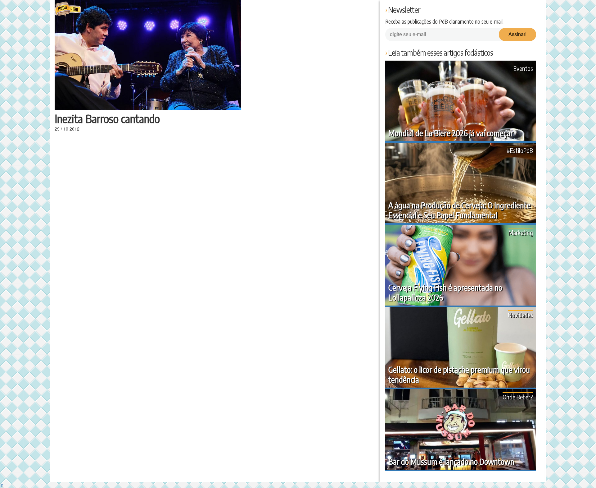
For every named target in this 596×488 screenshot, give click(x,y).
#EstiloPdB (520, 150)
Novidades (520, 315)
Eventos (523, 68)
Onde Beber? (518, 397)
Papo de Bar (67, 9)
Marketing (520, 232)
